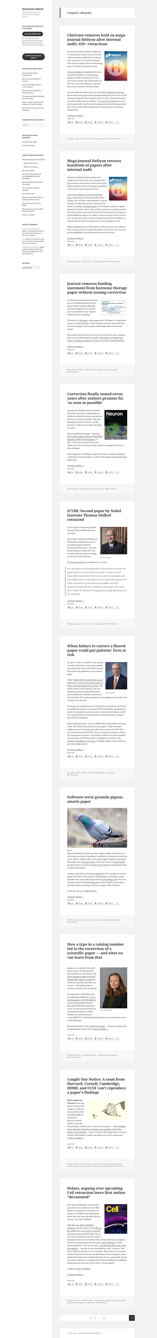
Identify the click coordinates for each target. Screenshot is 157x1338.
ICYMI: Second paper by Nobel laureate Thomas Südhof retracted (94, 515)
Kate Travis (88, 624)
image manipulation (118, 1300)
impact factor (105, 139)
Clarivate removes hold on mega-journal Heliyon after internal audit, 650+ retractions (96, 39)
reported (98, 873)
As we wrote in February (107, 101)
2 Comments (73, 922)
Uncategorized (115, 920)
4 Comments (73, 372)
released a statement (115, 92)
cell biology (110, 1164)
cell (97, 1300)
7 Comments (113, 624)
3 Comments (111, 489)
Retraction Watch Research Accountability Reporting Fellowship (31, 176)
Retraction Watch (33, 9)
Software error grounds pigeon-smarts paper (95, 799)
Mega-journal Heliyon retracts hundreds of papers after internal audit (94, 165)
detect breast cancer (100, 865)
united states (108, 1166)
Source (69, 850)
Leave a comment (75, 1057)
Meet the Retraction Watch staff (33, 160)
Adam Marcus (89, 920)
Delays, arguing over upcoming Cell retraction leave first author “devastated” (96, 1192)
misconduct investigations (76, 1303)
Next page (132, 1318)
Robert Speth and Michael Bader (94, 773)
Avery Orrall (86, 139)
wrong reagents (111, 1055)
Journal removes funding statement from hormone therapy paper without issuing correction (97, 288)
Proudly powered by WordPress (90, 1333)
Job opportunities (28, 170)
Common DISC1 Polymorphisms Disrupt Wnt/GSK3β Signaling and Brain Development (84, 437)
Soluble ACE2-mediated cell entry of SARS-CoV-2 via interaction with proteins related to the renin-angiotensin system (85, 683)
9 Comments (102, 1303)
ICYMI (104, 624)
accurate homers (88, 862)
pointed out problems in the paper (81, 741)
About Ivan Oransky (31, 167)
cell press (96, 139)
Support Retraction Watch (33, 57)
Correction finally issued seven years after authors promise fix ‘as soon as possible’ (95, 398)
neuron (101, 489)
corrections (107, 370)
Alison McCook (87, 1300)
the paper (84, 320)
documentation (90, 206)
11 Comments (73, 775)
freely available (92, 1166)
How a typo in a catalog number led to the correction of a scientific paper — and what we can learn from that (95, 951)
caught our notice (99, 1164)
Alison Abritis (85, 1164)
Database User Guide (29, 142)
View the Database (28, 146)
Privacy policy (72, 1333)
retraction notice (77, 562)
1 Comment (117, 139)
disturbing (104, 338)
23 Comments (115, 261)
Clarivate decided (74, 72)
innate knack (119, 862)
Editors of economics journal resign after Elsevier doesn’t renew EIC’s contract (33, 233)
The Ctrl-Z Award (28, 194)
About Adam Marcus (31, 163)
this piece (95, 882)
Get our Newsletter (33, 34)
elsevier (104, 261)
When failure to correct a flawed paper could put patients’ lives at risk (96, 650)
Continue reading (75, 115)
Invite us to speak (28, 215)
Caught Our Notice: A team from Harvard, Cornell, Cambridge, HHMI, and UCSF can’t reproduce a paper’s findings (96, 1086)
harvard (100, 1166)
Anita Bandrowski (90, 1055)
